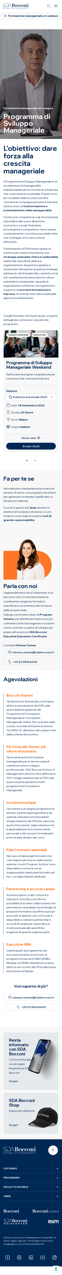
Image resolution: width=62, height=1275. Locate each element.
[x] (19, 1257)
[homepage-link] (16, 6)
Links (7, 1196)
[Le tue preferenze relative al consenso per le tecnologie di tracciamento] (56, 1269)
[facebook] (7, 1257)
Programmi (11, 1177)
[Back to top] (53, 1150)
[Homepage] (19, 1150)
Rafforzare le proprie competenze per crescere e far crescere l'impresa (30, 376)
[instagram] (54, 1257)
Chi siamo (10, 1168)
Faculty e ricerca (15, 1186)
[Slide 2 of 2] (35, 460)
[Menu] (55, 6)
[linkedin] (31, 1257)
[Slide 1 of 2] (26, 460)
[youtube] (42, 1257)
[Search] (48, 6)
